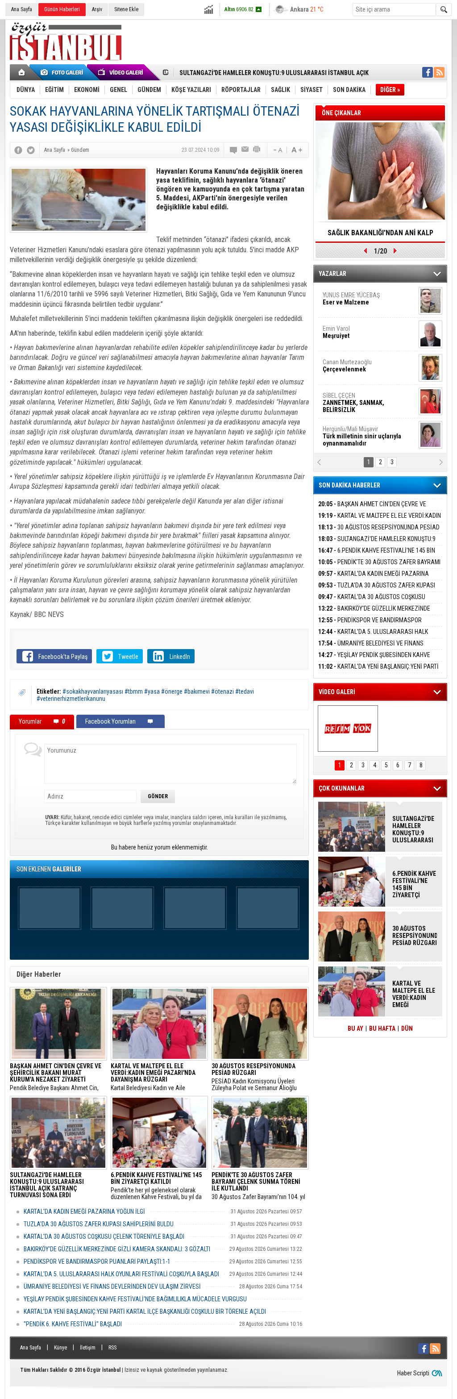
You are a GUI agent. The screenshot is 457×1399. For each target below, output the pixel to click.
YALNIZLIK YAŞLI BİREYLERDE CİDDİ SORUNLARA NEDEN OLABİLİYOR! (380, 236)
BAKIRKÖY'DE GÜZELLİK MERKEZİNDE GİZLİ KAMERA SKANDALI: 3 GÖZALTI (117, 1249)
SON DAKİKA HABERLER (349, 485)
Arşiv (97, 9)
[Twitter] (31, 150)
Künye (60, 1348)
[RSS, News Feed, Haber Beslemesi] (439, 72)
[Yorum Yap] (234, 150)
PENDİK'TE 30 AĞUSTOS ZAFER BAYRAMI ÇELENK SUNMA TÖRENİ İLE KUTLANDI (379, 567)
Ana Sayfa (21, 9)
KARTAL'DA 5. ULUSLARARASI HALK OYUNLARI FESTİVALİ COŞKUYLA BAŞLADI (121, 1274)
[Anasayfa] (22, 72)
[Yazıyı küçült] (277, 150)
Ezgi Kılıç (361, 419)
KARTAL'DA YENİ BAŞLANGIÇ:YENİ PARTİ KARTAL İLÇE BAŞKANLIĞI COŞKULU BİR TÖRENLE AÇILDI (145, 1311)
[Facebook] (18, 150)
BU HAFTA (382, 1028)
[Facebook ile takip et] (427, 72)
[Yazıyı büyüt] (296, 150)
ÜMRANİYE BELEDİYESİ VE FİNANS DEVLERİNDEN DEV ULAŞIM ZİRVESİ (112, 1286)
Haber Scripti (413, 1373)
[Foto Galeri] (63, 72)
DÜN (407, 1028)
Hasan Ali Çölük (356, 385)
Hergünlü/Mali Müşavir (362, 288)
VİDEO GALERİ (337, 691)
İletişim (88, 1348)
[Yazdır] (257, 150)
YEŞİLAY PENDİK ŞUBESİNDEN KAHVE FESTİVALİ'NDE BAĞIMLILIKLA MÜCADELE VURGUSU (135, 1299)
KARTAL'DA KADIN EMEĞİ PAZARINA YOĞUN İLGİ (84, 1211)
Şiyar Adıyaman (357, 352)
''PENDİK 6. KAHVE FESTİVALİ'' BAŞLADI (73, 1324)
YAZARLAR (332, 273)
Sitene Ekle (126, 9)
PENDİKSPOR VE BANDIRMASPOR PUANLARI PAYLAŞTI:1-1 (97, 1261)
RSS (112, 1348)
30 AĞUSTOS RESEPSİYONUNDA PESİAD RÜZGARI (379, 532)
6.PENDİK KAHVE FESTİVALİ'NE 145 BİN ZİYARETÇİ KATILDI (376, 555)
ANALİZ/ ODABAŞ (359, 322)
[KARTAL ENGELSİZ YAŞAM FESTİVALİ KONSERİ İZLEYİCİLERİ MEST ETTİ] (348, 728)
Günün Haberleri (62, 9)
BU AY (355, 1028)
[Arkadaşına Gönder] (245, 150)
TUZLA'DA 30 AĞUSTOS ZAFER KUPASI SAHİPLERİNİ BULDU (99, 1224)
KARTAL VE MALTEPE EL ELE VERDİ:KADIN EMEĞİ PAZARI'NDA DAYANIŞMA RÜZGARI (379, 520)
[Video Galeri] (121, 72)
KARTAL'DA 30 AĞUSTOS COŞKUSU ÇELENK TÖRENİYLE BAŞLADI (104, 1236)
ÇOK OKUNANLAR (342, 788)
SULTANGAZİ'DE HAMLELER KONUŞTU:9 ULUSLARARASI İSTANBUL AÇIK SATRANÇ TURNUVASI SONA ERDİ (413, 829)
